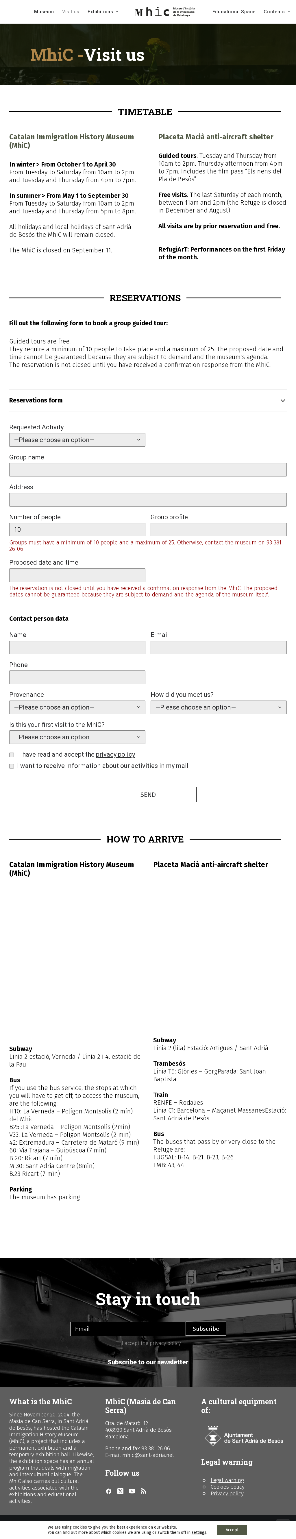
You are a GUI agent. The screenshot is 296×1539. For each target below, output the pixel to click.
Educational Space (234, 11)
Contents (274, 11)
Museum (44, 11)
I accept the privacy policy (150, 1343)
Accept (232, 1529)
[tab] (148, 400)
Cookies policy (228, 1486)
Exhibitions (100, 11)
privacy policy (115, 754)
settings (199, 1532)
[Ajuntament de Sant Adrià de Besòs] (244, 1436)
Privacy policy (227, 1493)
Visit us (70, 11)
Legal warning (227, 1480)
